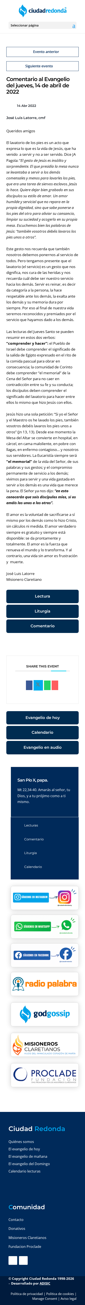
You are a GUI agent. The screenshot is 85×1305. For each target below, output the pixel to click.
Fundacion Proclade (24, 1246)
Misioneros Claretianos (27, 1237)
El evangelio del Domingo (29, 1163)
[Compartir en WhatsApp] (47, 685)
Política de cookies (60, 1294)
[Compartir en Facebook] (29, 685)
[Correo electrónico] (55, 685)
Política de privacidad (27, 1294)
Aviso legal (68, 1298)
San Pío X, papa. (32, 780)
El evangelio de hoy (24, 1149)
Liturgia (42, 611)
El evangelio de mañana (27, 1156)
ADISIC (45, 1283)
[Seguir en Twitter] (23, 1260)
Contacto (16, 1219)
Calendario (42, 732)
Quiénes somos (21, 1141)
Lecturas (31, 825)
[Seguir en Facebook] (12, 1260)
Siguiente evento (39, 66)
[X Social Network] (38, 685)
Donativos (16, 1228)
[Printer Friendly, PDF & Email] (65, 645)
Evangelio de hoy (43, 717)
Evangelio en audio (43, 747)
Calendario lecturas (24, 1171)
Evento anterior (46, 51)
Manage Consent (44, 1298)
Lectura (42, 596)
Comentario (43, 626)
